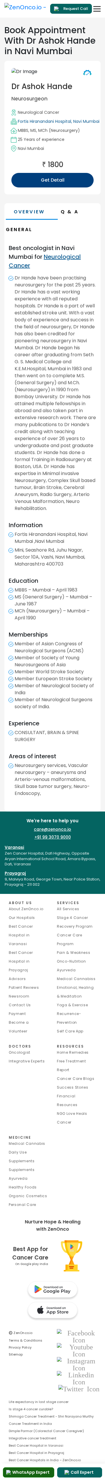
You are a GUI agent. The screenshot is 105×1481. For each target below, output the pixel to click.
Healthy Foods (23, 1187)
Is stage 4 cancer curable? (31, 1409)
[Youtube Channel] (79, 1350)
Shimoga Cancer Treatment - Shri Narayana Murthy (51, 1416)
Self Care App (70, 1031)
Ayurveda (66, 970)
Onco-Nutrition (71, 961)
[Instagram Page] (79, 1364)
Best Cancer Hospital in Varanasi (21, 935)
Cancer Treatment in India (30, 1423)
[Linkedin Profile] (79, 1378)
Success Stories (72, 1087)
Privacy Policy (20, 1347)
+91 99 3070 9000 (52, 837)
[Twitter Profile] (78, 1388)
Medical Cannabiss (76, 978)
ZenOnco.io (21, 1333)
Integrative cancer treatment (32, 1438)
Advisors (17, 978)
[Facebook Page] (79, 1336)
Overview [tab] (29, 211)
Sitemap (16, 1354)
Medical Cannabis (27, 1143)
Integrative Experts (27, 1061)
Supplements (22, 1169)
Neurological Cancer (38, 112)
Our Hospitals (22, 917)
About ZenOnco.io (26, 908)
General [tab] (19, 229)
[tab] (80, 212)
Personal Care (22, 1204)
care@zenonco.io (52, 829)
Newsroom (19, 996)
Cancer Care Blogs (75, 1078)
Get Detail (52, 180)
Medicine (20, 1137)
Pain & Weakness (73, 952)
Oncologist (19, 1052)
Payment (17, 1013)
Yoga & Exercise (72, 1004)
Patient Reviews (24, 987)
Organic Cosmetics (28, 1195)
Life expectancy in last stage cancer (39, 1401)
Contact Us (20, 1004)
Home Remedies (73, 1052)
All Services (68, 908)
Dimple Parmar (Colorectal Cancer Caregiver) (46, 1431)
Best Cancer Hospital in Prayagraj (21, 961)
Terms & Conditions (25, 1340)
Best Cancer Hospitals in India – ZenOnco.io (45, 1460)
